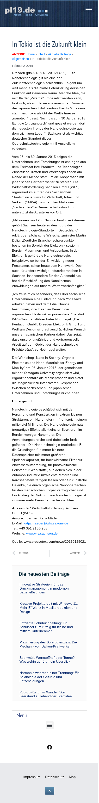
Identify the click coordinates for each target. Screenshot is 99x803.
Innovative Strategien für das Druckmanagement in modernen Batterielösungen (44, 588)
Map (72, 777)
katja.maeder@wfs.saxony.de (46, 523)
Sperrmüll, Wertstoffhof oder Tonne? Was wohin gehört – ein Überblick (47, 660)
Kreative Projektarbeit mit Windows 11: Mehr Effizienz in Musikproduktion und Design (48, 608)
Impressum (31, 777)
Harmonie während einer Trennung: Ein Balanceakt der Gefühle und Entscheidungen (49, 677)
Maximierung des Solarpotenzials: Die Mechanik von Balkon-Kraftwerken (48, 644)
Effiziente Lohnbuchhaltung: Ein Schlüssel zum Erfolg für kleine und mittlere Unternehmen (46, 627)
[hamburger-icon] (88, 8)
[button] (50, 725)
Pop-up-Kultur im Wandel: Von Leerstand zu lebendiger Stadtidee (45, 694)
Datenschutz (54, 777)
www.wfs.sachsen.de (42, 533)
